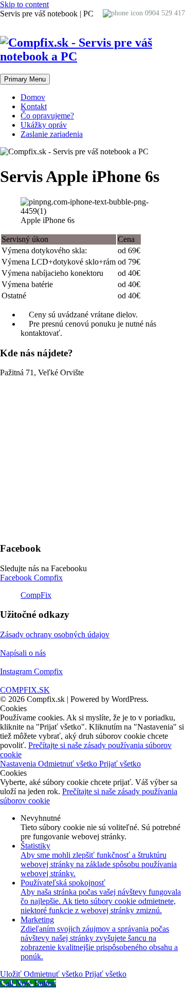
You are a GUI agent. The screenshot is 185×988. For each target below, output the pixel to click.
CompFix (36, 595)
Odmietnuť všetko (68, 763)
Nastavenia (19, 763)
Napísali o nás (23, 653)
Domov (33, 97)
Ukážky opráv (44, 124)
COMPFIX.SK (25, 689)
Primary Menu (25, 79)
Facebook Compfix (31, 577)
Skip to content (24, 4)
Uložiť (12, 974)
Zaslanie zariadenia (52, 134)
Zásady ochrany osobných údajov (54, 634)
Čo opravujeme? (47, 115)
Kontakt (34, 106)
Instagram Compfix (31, 671)
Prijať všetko (120, 763)
